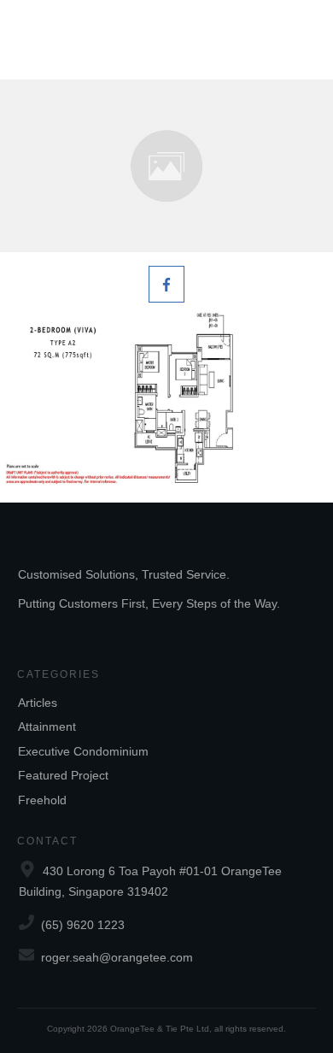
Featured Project (63, 775)
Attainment (47, 726)
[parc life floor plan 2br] (166, 165)
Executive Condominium (83, 751)
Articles (37, 702)
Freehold (42, 800)
